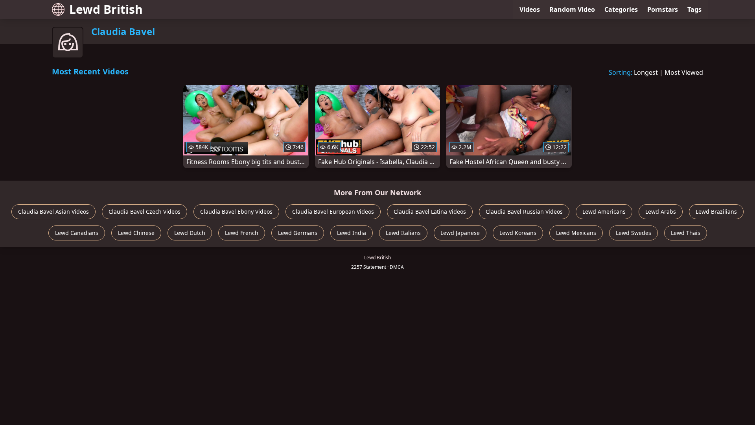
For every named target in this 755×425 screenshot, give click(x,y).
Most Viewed (684, 72)
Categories (621, 9)
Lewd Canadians (76, 233)
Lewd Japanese (460, 233)
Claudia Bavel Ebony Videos (236, 211)
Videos (529, 9)
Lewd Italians (403, 233)
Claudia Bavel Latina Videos (430, 211)
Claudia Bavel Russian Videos (524, 211)
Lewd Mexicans (576, 233)
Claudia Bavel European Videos (333, 211)
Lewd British (106, 9)
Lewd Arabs (660, 211)
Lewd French (241, 233)
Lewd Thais (685, 233)
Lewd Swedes (633, 233)
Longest (646, 72)
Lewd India (351, 233)
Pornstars (662, 9)
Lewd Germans (297, 233)
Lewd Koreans (517, 233)
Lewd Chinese (136, 233)
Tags (694, 9)
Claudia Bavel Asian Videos (53, 211)
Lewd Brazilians (716, 211)
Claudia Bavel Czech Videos (144, 211)
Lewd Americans (604, 211)
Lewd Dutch (189, 233)
